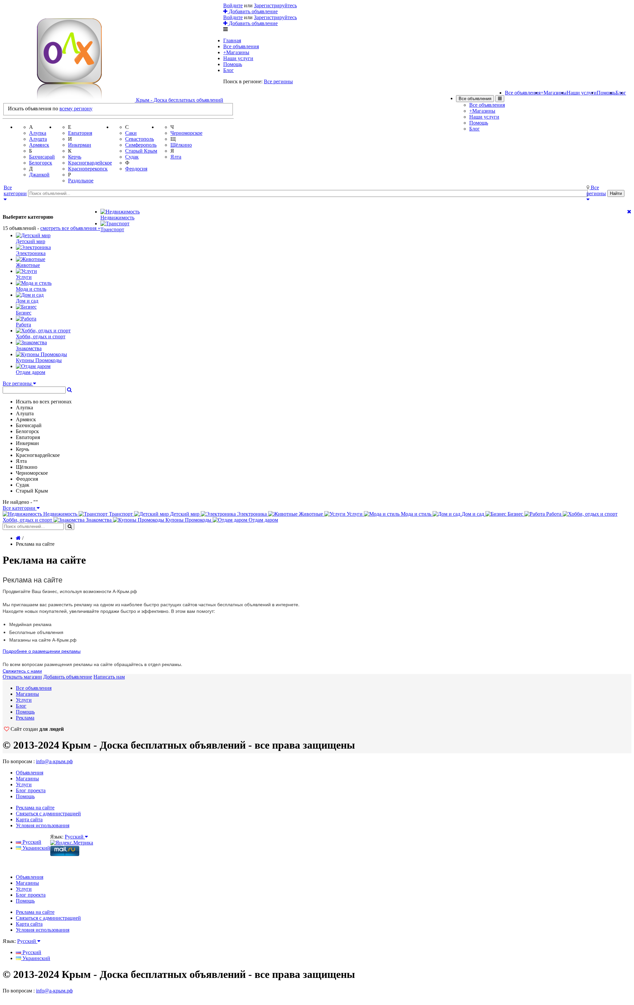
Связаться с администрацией (48, 813)
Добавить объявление (253, 11)
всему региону (75, 108)
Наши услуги (238, 58)
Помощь (232, 64)
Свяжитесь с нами (22, 670)
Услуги (24, 700)
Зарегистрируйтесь (275, 5)
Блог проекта (31, 790)
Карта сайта (29, 819)
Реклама (25, 718)
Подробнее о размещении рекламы (42, 651)
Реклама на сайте (35, 807)
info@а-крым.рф (54, 761)
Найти (616, 193)
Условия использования (42, 825)
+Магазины (236, 52)
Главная (232, 40)
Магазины (27, 694)
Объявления (29, 772)
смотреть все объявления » (70, 228)
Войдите (233, 5)
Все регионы (278, 81)
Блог (228, 70)
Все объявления (241, 46)
